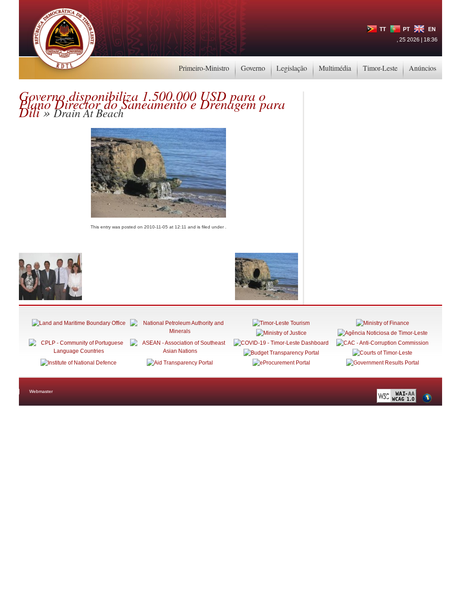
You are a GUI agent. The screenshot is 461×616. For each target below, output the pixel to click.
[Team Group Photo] (50, 298)
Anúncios (422, 68)
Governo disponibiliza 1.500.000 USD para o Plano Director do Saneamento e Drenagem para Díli (152, 104)
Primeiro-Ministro (204, 68)
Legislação (291, 68)
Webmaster (41, 391)
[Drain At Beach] (266, 298)
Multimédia (335, 68)
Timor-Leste (380, 68)
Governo (253, 68)
